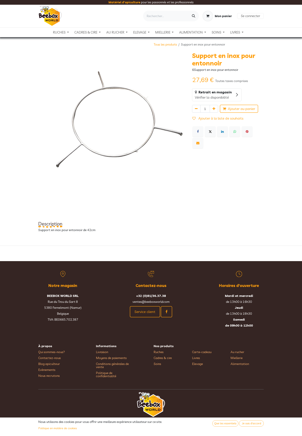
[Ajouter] (214, 109)
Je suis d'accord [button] (251, 423)
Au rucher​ (237, 352)
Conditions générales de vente (112, 365)
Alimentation (240, 364)
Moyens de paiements (111, 358)
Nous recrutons (49, 376)
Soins (157, 364)
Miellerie (237, 358)
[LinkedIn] (222, 131)
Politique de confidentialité (106, 374)
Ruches (159, 352)
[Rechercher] (193, 16)
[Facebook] (198, 131)
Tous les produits (165, 44)
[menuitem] (61, 32)
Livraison (102, 352)
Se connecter (250, 16)
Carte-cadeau (201, 352)
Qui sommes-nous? (51, 352)
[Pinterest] (247, 131)
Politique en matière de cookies (57, 428)
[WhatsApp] (234, 131)
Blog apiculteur (49, 364)
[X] (210, 131)
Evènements (46, 370)
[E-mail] (198, 143)
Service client (145, 311)
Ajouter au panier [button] (241, 108)
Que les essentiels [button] (225, 423)
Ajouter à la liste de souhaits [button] (220, 118)
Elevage (197, 364)
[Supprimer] (196, 109)
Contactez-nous (49, 358)
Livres (196, 358)
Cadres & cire (163, 358)
